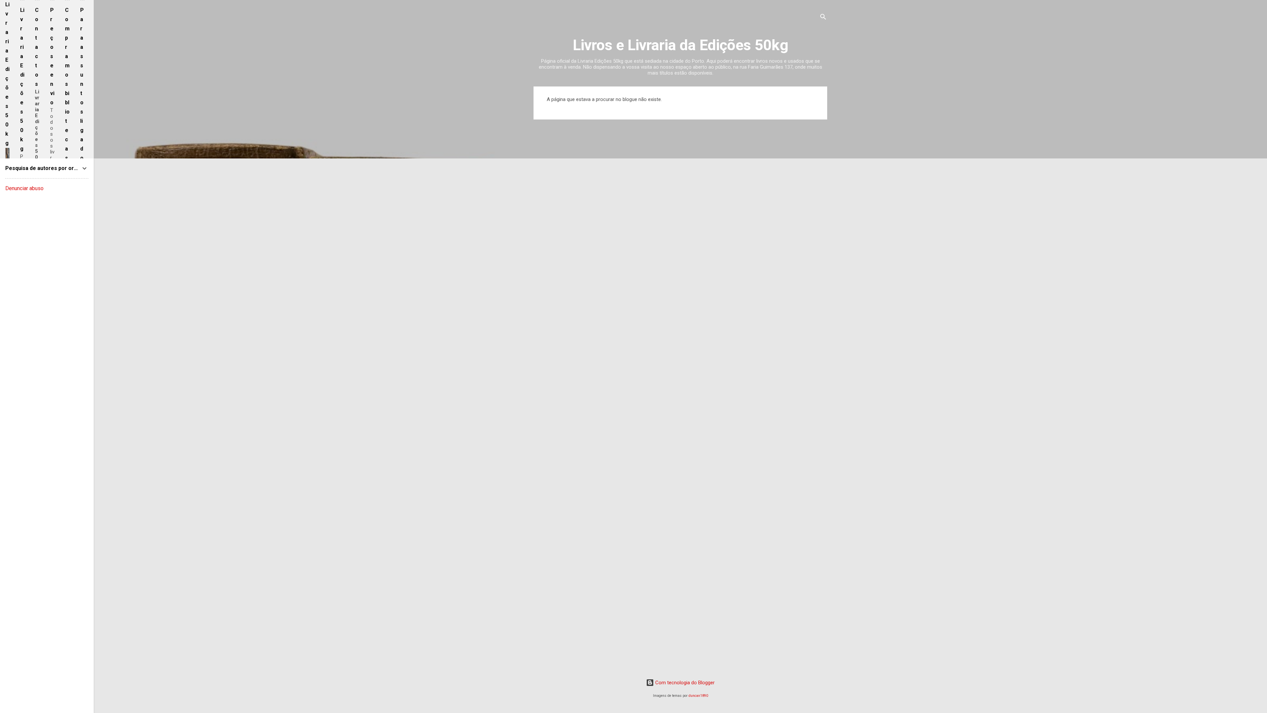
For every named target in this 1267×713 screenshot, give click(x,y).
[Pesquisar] (823, 18)
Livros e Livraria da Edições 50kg (680, 45)
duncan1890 (698, 696)
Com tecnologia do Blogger (684, 683)
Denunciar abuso (24, 188)
